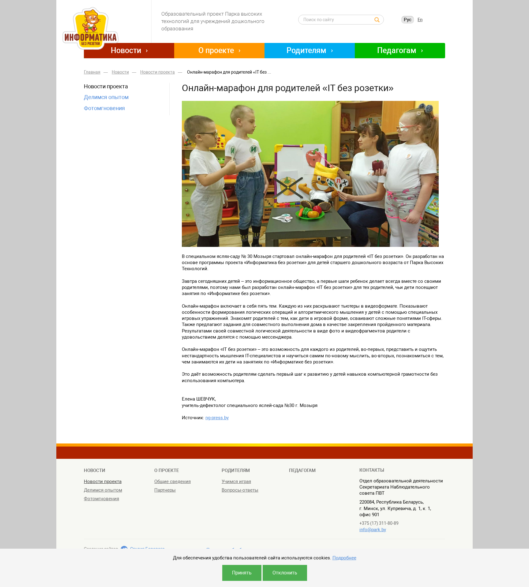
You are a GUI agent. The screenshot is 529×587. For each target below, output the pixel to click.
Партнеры (165, 490)
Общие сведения (172, 481)
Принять (242, 573)
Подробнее (344, 558)
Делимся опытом (106, 97)
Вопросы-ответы (240, 490)
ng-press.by (217, 417)
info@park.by (372, 529)
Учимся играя (236, 481)
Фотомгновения (104, 108)
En (420, 19)
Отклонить (284, 573)
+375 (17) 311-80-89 (379, 523)
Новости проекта (106, 86)
